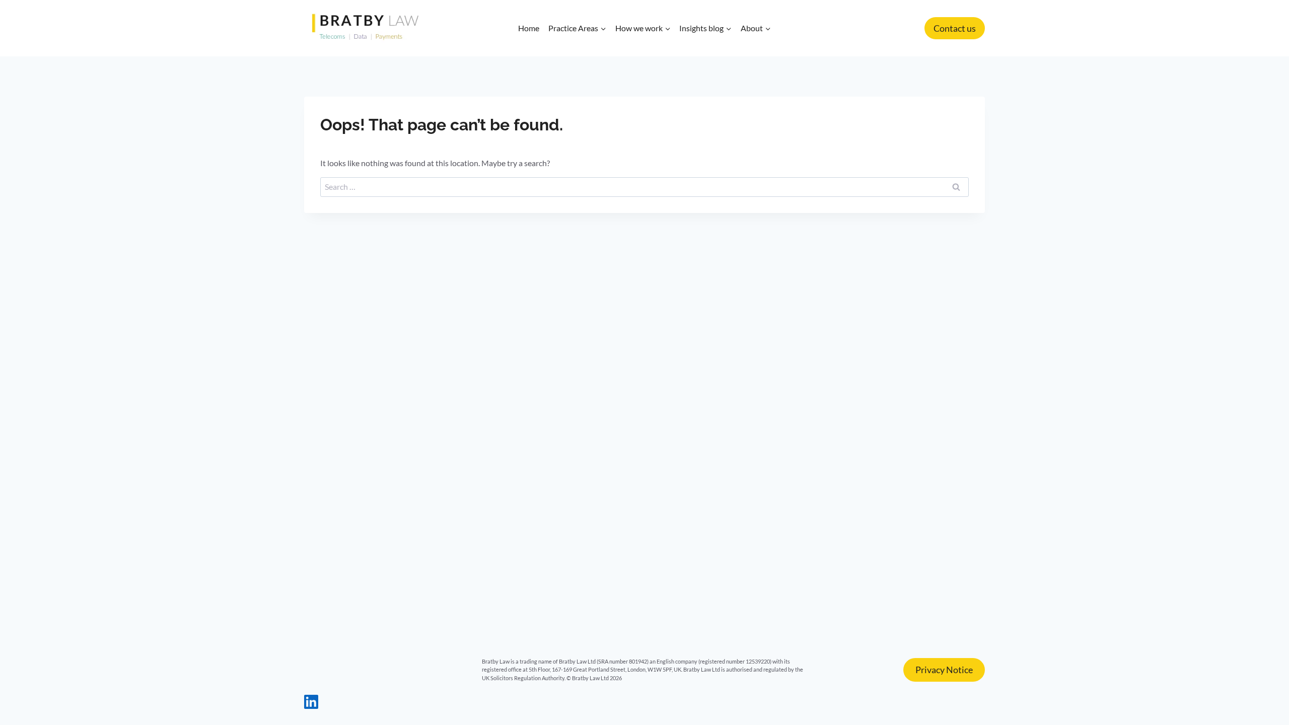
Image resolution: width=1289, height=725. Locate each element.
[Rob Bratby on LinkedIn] (311, 705)
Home (528, 28)
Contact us (955, 28)
